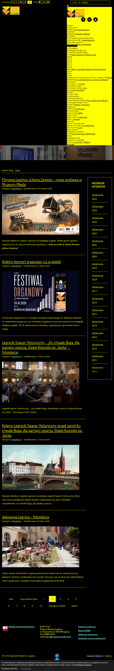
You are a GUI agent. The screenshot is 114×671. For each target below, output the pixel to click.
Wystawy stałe (74, 85)
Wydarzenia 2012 (97, 346)
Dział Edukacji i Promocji (78, 104)
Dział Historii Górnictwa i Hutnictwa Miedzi (87, 100)
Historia (71, 31)
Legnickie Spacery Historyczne (81, 54)
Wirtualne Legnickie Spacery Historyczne (86, 69)
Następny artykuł (57, 605)
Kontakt (70, 144)
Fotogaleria (72, 48)
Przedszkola (73, 110)
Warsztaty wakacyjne (77, 117)
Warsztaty (72, 115)
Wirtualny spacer (75, 42)
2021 (69, 73)
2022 (69, 65)
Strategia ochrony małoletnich (81, 133)
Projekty (71, 36)
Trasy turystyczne (75, 123)
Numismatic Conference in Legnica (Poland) (87, 79)
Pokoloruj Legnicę (75, 131)
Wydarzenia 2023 (97, 219)
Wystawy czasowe (76, 83)
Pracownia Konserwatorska (80, 38)
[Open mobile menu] (68, 5)
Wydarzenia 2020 (97, 254)
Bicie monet (72, 129)
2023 (69, 63)
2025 (69, 58)
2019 (69, 67)
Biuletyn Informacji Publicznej (21, 626)
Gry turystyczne (74, 127)
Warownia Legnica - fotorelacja (25, 516)
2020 (69, 75)
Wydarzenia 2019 (97, 266)
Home (70, 25)
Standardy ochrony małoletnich (92, 638)
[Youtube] (95, 19)
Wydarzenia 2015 (97, 312)
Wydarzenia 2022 (97, 231)
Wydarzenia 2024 (97, 208)
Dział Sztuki (72, 94)
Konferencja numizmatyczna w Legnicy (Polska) (89, 77)
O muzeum (72, 27)
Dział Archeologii (75, 98)
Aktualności (72, 46)
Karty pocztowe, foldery (78, 142)
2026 (69, 56)
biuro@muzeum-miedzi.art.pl (58, 636)
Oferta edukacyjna (75, 108)
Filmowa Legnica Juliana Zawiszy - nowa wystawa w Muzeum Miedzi (42, 182)
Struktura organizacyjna (78, 29)
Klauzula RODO (84, 630)
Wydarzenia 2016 (97, 300)
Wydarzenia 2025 (97, 196)
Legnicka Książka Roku (77, 52)
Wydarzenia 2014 (97, 323)
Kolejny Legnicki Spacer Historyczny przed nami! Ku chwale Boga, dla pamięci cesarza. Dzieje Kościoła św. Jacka (42, 430)
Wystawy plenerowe (77, 88)
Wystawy (71, 81)
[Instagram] (89, 19)
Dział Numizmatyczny (77, 102)
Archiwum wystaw (75, 90)
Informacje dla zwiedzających (81, 40)
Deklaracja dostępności (88, 634)
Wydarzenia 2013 (97, 335)
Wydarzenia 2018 (97, 277)
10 (41, 605)
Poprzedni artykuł (28, 599)
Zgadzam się (26, 669)
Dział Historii (73, 96)
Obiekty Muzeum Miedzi (78, 33)
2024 (69, 61)
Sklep (69, 135)
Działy (70, 92)
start (11, 599)
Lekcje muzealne (75, 113)
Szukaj (75, 2)
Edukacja (71, 106)
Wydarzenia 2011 (97, 358)
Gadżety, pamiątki (75, 140)
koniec (75, 605)
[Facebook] (83, 19)
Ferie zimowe (73, 119)
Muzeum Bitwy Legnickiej (79, 44)
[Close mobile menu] (68, 8)
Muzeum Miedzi (94, 655)
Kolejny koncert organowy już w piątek (31, 261)
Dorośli (70, 121)
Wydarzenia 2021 (97, 242)
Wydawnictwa (73, 138)
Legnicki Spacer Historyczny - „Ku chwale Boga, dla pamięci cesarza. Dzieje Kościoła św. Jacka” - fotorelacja (40, 347)
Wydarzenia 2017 (97, 289)
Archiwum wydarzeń (76, 50)
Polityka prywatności (87, 626)
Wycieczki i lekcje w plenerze (80, 125)
